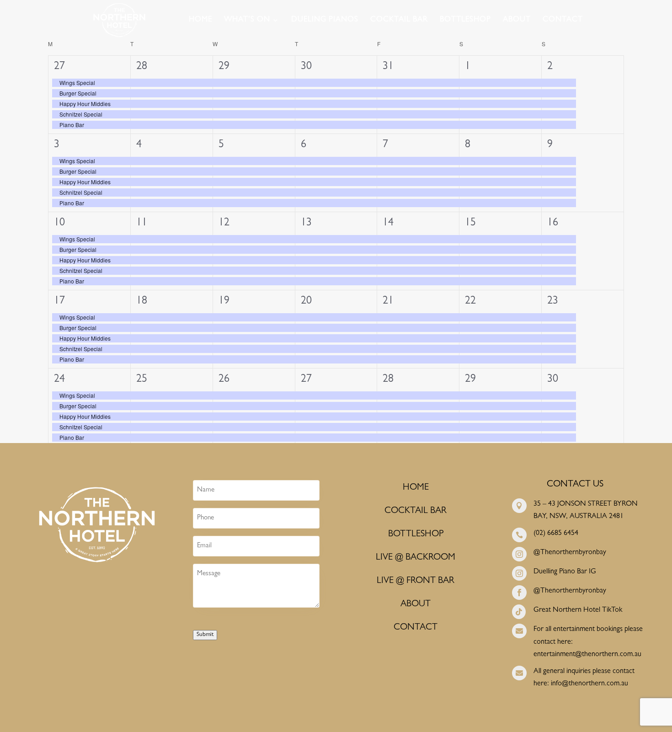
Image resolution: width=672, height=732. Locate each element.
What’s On (247, 20)
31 (388, 67)
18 (141, 301)
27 (59, 67)
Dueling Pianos (324, 20)
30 (306, 67)
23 (552, 301)
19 (224, 301)
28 (141, 67)
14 (388, 223)
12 (224, 223)
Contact (563, 20)
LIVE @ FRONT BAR (415, 581)
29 (224, 67)
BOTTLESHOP (415, 534)
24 (59, 379)
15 (470, 223)
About (517, 20)
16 (552, 223)
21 (388, 301)
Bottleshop (465, 20)
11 (141, 223)
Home (200, 20)
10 (59, 223)
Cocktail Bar (399, 20)
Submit (205, 635)
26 (224, 379)
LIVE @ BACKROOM (415, 557)
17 (59, 301)
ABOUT (415, 604)
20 (306, 301)
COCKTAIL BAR (415, 511)
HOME (416, 487)
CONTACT (415, 627)
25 (141, 379)
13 (306, 223)
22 (470, 301)
